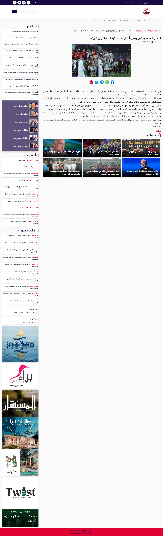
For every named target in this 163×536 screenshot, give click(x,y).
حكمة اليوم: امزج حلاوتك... (29, 322)
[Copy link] (91, 82)
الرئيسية (146, 20)
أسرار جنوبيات (33, 309)
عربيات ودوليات (110, 20)
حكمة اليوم (34, 319)
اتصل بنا (77, 20)
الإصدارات (96, 20)
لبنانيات (137, 20)
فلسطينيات (124, 20)
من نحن (86, 20)
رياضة (158, 131)
